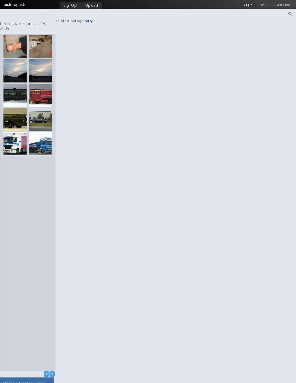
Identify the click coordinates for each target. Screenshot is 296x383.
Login (248, 5)
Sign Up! (70, 5)
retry (88, 21)
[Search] (290, 14)
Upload (91, 5)
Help (263, 5)
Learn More (282, 5)
